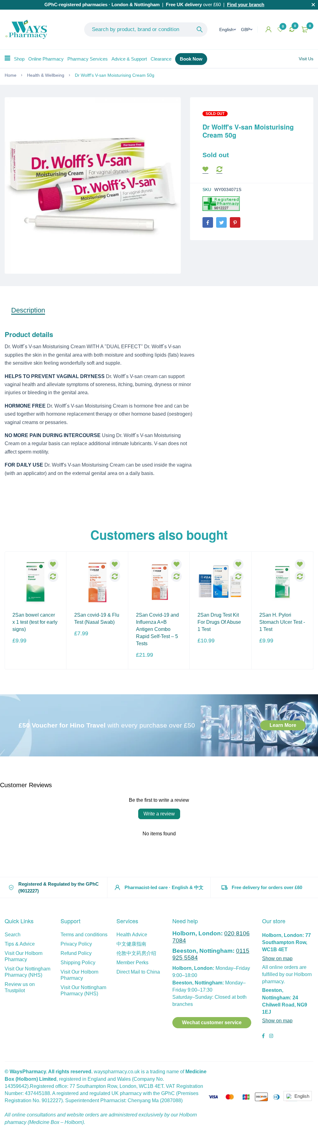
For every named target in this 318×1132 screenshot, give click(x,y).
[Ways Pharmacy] (28, 29)
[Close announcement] (313, 4)
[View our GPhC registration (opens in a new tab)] (221, 203)
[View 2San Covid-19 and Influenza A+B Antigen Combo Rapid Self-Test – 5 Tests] (159, 582)
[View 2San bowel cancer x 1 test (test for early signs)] (35, 582)
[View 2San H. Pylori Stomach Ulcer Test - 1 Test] (282, 582)
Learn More (283, 725)
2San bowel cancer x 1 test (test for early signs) (34, 622)
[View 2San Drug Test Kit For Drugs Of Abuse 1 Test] (220, 582)
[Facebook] (207, 222)
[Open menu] (7, 58)
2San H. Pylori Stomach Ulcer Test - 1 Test (282, 622)
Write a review (159, 813)
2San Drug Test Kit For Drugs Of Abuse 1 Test (219, 622)
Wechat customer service (212, 1022)
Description (28, 310)
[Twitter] (221, 222)
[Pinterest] (235, 222)
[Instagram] (271, 1036)
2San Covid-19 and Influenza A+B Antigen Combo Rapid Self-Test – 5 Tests (157, 629)
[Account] (268, 29)
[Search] (199, 29)
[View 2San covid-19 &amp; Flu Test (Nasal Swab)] (97, 582)
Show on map (277, 958)
